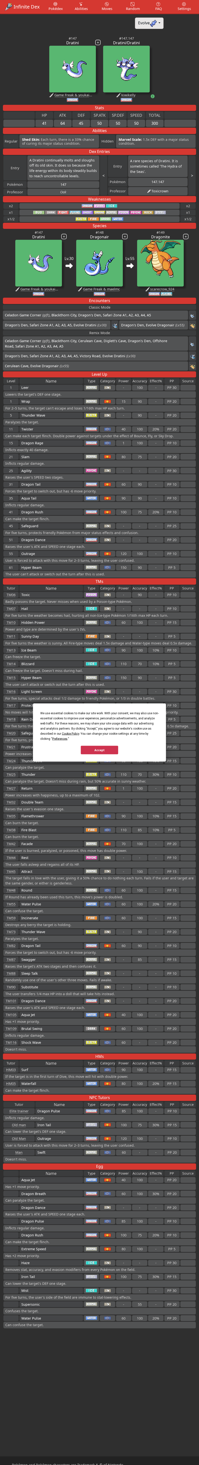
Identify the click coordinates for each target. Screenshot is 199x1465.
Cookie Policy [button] (70, 733)
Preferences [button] (59, 739)
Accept (99, 750)
